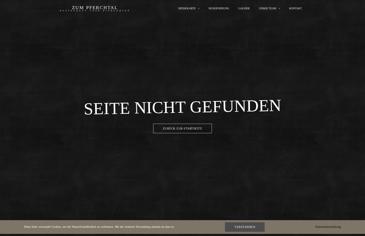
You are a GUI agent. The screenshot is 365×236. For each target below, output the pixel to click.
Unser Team (267, 8)
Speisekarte (187, 8)
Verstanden (244, 227)
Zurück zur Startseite (182, 128)
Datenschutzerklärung (328, 226)
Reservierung (219, 8)
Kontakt (295, 8)
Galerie (244, 8)
